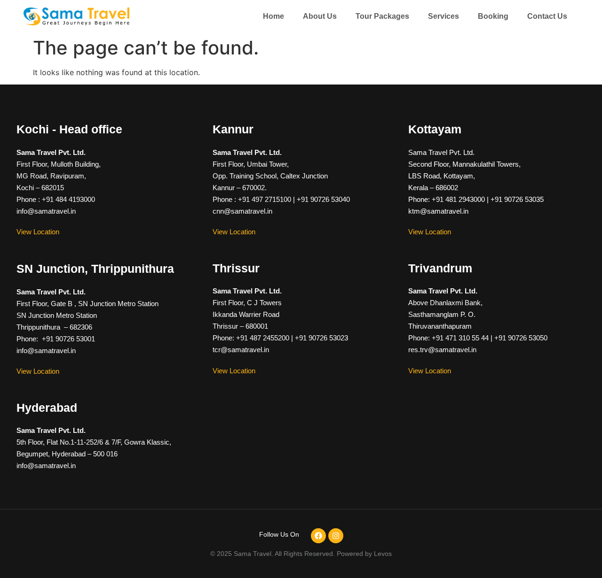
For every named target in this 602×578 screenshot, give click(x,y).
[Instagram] (335, 535)
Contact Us (547, 16)
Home (273, 16)
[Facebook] (318, 535)
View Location (37, 232)
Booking (493, 16)
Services (443, 16)
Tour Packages (382, 16)
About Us (320, 16)
